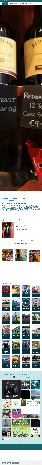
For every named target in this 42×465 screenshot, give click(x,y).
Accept (4, 463)
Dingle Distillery (36, 272)
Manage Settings (15, 463)
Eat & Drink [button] (24, 3)
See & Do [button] (16, 3)
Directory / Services (30, 0)
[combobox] (33, 3)
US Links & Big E (37, 0)
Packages (24, 0)
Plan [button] (7, 3)
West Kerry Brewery (31, 272)
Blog (17, 0)
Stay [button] (20, 3)
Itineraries (20, 0)
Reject (9, 463)
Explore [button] (11, 3)
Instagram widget (36, 438)
